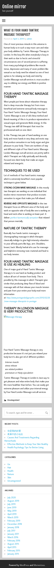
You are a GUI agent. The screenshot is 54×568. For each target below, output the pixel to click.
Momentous (39, 565)
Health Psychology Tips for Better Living (25, 447)
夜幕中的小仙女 (15, 434)
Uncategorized (13, 400)
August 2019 (13, 500)
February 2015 (13, 550)
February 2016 (13, 540)
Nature (10, 474)
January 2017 (13, 534)
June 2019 (11, 507)
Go (8, 464)
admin (29, 38)
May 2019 (11, 510)
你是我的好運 (14, 430)
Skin (9, 477)
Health (10, 470)
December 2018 (14, 524)
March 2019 (12, 517)
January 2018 (13, 527)
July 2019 (11, 504)
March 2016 (12, 537)
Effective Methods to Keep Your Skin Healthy (27, 444)
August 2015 (13, 543)
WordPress (24, 565)
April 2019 (11, 514)
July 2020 (11, 497)
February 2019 (13, 520)
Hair (9, 467)
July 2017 (11, 530)
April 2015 (11, 547)
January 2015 (13, 553)
